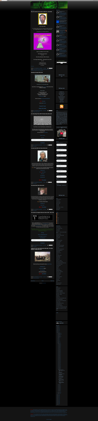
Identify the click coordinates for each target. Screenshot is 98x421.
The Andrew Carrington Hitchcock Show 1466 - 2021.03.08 (42, 212)
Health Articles (58, 289)
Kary (65, 117)
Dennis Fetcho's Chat (61, 94)
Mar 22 (59, 353)
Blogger (50, 419)
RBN (63, 120)
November (59, 334)
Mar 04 (59, 387)
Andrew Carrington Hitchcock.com (42, 234)
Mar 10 (59, 366)
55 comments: (44, 110)
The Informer (57, 295)
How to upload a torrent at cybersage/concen (61, 300)
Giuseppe (57, 115)
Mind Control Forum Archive (59, 261)
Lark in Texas (44, 86)
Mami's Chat (62, 101)
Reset (48, 69)
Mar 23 (59, 352)
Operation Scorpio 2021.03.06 (37, 72)
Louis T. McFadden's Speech (59, 299)
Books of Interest (58, 203)
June (58, 339)
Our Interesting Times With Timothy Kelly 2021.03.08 (41, 113)
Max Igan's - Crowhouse (59, 260)
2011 (57, 404)
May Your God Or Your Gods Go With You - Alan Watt (41, 11)
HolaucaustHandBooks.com (59, 250)
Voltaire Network (58, 280)
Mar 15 (59, 361)
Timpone (57, 122)
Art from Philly (58, 237)
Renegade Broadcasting (58, 270)
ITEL (57, 116)
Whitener (65, 122)
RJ (57, 216)
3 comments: (44, 276)
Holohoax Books (58, 251)
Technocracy (35, 70)
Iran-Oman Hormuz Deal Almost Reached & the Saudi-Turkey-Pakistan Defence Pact (63, 21)
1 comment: (44, 182)
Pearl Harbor (57, 266)
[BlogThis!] (49, 68)
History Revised (45, 69)
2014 (57, 401)
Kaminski (62, 117)
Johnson (59, 117)
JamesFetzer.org (42, 170)
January (59, 393)
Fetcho (61, 114)
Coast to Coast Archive (58, 241)
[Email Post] (47, 68)
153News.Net (42, 173)
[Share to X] (50, 68)
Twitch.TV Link (42, 106)
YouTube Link (61, 138)
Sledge (65, 121)
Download (43, 101)
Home (43, 280)
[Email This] (49, 68)
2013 (57, 402)
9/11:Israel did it (58, 229)
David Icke (61, 113)
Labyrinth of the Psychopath (59, 290)
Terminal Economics (58, 199)
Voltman (35, 68)
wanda (57, 221)
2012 (57, 403)
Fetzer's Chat (61, 95)
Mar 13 (59, 363)
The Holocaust (57, 275)
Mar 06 (59, 385)
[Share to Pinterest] (51, 182)
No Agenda (65, 119)
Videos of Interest (58, 208)
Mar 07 (59, 384)
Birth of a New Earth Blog (59, 240)
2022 (57, 331)
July (58, 338)
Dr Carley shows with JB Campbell (60, 245)
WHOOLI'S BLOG (58, 284)
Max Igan (65, 118)
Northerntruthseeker (58, 265)
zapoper (35, 110)
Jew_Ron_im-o (61, 116)
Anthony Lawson (58, 236)
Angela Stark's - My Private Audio (60, 235)
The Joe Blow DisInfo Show (59, 305)
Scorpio (58, 217)
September (59, 336)
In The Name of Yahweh (38, 225)
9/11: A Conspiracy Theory (59, 228)
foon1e (58, 220)
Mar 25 (59, 350)
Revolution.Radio (42, 177)
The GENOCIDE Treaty (59, 304)
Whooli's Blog (57, 209)
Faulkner (57, 114)
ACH (33, 246)
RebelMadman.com (42, 266)
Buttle (57, 113)
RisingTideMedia (62, 99)
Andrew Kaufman (38, 69)
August (59, 337)
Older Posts (52, 280)
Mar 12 (59, 364)
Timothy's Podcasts (42, 135)
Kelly (33, 146)
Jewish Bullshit (65, 116)
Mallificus (61, 118)
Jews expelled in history (59, 255)
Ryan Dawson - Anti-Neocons (59, 271)
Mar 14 (59, 362)
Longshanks (57, 118)
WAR (56, 281)
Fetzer (33, 183)
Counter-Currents (58, 242)
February (59, 392)
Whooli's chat (61, 100)
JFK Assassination (58, 256)
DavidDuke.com (42, 203)
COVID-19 (41, 69)
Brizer (57, 213)
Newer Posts (33, 280)
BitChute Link (61, 74)
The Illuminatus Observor (59, 276)
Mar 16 (59, 360)
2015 (57, 400)
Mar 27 (59, 348)
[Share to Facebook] (51, 68)
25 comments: (44, 68)
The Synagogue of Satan (46, 223)
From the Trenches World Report (60, 246)
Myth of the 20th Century (59, 119)
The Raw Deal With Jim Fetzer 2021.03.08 (39, 148)
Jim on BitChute (42, 175)
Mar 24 (59, 351)
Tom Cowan (39, 70)
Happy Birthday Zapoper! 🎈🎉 (63, 30)
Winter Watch (45, 132)
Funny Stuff (57, 204)
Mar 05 (59, 386)
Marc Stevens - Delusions (59, 294)
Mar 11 (59, 365)
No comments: (44, 209)
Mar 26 (59, 349)
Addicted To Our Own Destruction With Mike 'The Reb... (61, 382)
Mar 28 (59, 347)
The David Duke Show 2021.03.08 (37, 185)
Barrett (57, 112)
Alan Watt (34, 69)
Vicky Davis (57, 279)
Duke (33, 210)
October (59, 335)
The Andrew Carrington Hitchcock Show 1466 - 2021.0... (61, 380)
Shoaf (61, 121)
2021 (57, 332)
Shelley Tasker (58, 121)
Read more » (32, 66)
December (59, 333)
